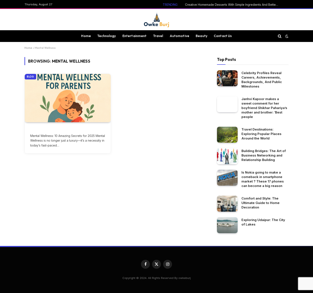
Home (86, 36)
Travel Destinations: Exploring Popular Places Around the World (261, 133)
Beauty (201, 36)
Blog (30, 76)
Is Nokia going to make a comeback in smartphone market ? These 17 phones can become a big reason (262, 179)
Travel (158, 36)
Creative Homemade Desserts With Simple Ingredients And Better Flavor (233, 4)
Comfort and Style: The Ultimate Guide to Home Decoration (260, 202)
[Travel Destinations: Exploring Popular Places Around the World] (227, 135)
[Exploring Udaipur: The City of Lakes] (227, 225)
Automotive (180, 36)
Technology (106, 36)
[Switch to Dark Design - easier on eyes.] (286, 36)
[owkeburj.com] (156, 19)
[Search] (279, 36)
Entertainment (134, 36)
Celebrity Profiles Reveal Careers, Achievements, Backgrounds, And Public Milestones (261, 79)
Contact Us (223, 36)
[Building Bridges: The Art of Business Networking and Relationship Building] (227, 156)
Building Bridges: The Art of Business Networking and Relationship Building (263, 155)
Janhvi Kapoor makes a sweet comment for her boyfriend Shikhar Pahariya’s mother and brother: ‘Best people (264, 108)
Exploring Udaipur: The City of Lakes (263, 222)
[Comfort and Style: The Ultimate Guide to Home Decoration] (227, 204)
